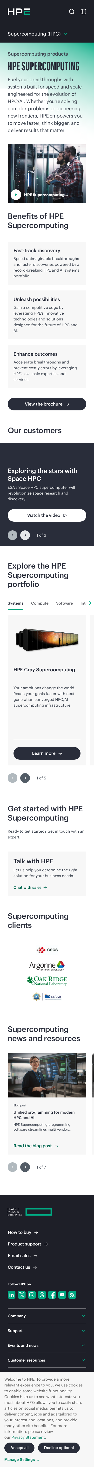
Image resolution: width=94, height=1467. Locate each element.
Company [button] (17, 1315)
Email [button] (19, 1255)
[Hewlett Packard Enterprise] (19, 11)
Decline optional (59, 1448)
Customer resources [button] (26, 1360)
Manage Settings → (22, 1460)
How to (19, 1232)
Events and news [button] (23, 1345)
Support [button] (15, 1330)
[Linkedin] (11, 1295)
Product (24, 1244)
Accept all (19, 1448)
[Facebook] (52, 1295)
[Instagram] (32, 1295)
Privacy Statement (28, 1437)
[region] (47, 494)
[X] (22, 1295)
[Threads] (42, 1295)
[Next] (25, 535)
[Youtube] (62, 1295)
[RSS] (72, 1295)
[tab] (15, 603)
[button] (72, 11)
